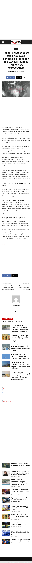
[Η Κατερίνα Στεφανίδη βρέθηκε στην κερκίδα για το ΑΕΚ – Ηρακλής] (6, 465)
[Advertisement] (16, 23)
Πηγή (3, 245)
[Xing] (16, 311)
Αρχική (3, 46)
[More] (24, 77)
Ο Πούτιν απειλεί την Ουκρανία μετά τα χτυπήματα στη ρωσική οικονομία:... (20, 491)
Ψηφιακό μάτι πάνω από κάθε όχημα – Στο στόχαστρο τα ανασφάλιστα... (19, 499)
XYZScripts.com (24, 562)
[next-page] (5, 384)
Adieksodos (13, 71)
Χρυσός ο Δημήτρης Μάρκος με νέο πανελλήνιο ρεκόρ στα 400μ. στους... (20, 508)
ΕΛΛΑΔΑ (8, 46)
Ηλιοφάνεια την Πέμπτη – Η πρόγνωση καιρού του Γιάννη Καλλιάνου (8, 287)
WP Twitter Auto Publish (9, 562)
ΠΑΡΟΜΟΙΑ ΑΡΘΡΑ (7, 319)
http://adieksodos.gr (16, 308)
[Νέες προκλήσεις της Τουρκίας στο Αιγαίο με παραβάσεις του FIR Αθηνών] (6, 356)
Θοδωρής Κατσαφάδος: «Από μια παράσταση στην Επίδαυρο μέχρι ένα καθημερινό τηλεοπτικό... (20, 473)
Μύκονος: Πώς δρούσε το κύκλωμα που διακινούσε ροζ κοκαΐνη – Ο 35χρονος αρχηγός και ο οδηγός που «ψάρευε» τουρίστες (20, 375)
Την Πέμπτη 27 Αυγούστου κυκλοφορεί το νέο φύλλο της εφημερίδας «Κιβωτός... (19, 516)
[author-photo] (16, 303)
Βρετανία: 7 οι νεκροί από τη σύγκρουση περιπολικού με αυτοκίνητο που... (19, 524)
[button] (2, 42)
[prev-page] (3, 384)
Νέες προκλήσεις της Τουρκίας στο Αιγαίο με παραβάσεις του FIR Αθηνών (20, 356)
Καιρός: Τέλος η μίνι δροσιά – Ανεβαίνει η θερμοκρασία (24, 287)
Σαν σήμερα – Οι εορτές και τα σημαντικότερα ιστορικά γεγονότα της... (20, 532)
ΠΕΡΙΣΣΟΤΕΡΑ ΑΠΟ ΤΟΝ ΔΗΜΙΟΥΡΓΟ (12, 321)
